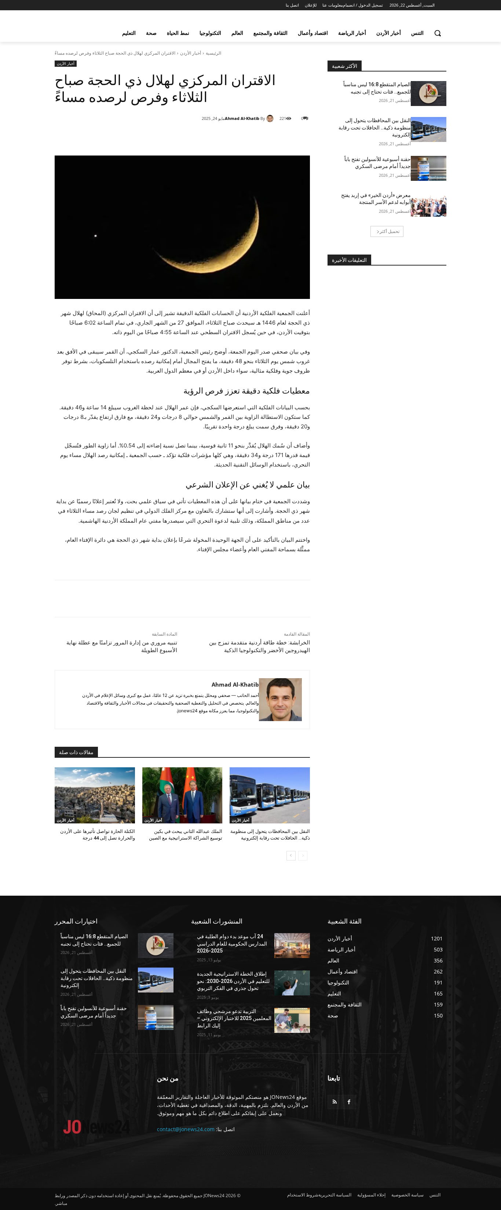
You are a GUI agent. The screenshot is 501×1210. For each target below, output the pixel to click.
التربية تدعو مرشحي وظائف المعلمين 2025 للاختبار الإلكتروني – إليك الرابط (234, 1018)
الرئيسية (213, 53)
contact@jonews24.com (186, 1129)
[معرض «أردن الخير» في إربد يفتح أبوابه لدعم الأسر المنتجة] (428, 204)
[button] (437, 33)
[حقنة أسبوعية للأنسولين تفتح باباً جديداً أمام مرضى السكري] (428, 168)
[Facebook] (261, 137)
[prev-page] (302, 855)
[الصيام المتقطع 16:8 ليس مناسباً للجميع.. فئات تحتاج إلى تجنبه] (428, 93)
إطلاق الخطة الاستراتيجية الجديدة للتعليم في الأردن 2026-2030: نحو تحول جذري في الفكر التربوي (233, 981)
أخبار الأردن (190, 53)
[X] (244, 137)
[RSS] (335, 1102)
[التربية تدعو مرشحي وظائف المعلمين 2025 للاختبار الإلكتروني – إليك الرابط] (292, 1020)
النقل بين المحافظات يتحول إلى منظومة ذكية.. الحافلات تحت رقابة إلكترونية (375, 127)
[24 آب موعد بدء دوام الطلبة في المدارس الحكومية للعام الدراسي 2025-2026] (292, 945)
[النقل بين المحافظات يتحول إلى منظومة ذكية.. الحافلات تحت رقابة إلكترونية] (270, 795)
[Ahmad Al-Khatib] (271, 118)
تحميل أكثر (389, 231)
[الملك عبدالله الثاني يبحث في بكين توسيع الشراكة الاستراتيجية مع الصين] (182, 795)
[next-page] (291, 855)
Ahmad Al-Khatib (242, 118)
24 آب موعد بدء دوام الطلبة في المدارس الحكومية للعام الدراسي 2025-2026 (232, 943)
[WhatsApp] (227, 137)
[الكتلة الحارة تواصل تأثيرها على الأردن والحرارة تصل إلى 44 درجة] (95, 795)
